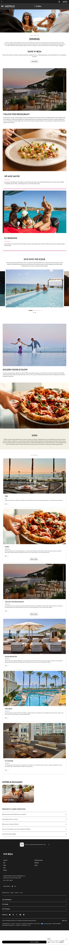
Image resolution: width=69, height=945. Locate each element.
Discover (5, 870)
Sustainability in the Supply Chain (8, 925)
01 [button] (33, 312)
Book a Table (34, 559)
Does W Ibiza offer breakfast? (9, 834)
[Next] (43, 428)
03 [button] (35, 312)
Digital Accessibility (56, 923)
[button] (59, 2)
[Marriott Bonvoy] (64, 1)
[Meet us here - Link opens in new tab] (18, 794)
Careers (12, 923)
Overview (5, 860)
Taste (4, 867)
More (6, 504)
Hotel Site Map (23, 925)
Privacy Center (37, 923)
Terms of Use (18, 923)
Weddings (36, 862)
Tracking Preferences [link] (6, 923)
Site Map (17, 925)
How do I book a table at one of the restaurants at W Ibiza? (16, 829)
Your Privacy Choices (47, 923)
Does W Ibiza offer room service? (10, 819)
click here (61, 942)
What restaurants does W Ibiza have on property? (14, 814)
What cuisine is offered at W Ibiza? (10, 824)
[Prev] (25, 428)
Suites (4, 865)
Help (29, 925)
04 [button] (35, 429)
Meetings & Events (38, 860)
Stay (4, 862)
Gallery (36, 865)
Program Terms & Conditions (27, 923)
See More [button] (61, 45)
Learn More (34, 61)
